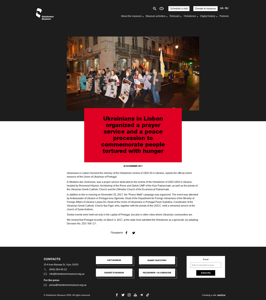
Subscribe (206, 273)
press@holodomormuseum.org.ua (67, 285)
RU (226, 8)
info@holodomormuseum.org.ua (66, 274)
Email (206, 259)
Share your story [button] (157, 260)
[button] (115, 261)
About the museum (131, 16)
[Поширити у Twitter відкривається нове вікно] (135, 231)
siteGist (221, 295)
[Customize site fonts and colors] (161, 8)
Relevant (174, 16)
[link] (115, 274)
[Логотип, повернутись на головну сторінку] (45, 14)
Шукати (143, 8)
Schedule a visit (179, 8)
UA (221, 8)
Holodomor (190, 16)
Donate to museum (205, 8)
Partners (224, 16)
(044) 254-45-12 (58, 269)
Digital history (207, 16)
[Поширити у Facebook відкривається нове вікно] (128, 231)
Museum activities (155, 16)
